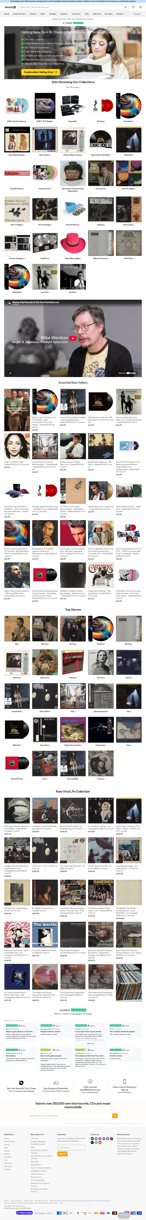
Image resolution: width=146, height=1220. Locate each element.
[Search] (125, 7)
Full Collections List (41, 1201)
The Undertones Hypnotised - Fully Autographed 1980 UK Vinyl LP (72, 994)
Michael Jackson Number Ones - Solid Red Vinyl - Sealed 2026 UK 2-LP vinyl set (45, 508)
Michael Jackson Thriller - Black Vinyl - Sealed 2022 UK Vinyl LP (72, 464)
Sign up (62, 1154)
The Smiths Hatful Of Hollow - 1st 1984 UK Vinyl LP (44, 951)
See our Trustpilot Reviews (41, 1168)
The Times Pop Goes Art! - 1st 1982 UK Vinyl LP (72, 867)
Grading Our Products (39, 1171)
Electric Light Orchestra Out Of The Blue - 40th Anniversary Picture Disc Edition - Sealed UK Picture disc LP (44, 422)
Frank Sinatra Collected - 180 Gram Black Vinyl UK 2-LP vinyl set (101, 419)
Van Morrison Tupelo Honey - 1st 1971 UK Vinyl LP (16, 909)
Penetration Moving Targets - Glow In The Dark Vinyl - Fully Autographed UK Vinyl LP (72, 910)
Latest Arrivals (19, 14)
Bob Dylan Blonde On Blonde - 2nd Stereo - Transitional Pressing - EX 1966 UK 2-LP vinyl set (100, 954)
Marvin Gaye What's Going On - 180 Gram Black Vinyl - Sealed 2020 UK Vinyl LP (16, 593)
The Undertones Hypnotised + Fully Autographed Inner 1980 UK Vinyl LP (100, 994)
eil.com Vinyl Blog (37, 1180)
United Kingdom (43, 1213)
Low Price (76, 14)
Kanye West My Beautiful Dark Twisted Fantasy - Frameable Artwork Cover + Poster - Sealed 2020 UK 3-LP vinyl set (45, 594)
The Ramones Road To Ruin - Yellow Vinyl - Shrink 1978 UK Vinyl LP (100, 910)
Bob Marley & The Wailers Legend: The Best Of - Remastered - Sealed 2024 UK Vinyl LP (44, 552)
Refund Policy (36, 1165)
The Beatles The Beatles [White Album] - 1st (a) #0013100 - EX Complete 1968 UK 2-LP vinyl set (127, 912)
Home (6, 14)
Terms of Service (37, 1174)
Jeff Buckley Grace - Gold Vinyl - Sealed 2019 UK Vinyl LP (101, 507)
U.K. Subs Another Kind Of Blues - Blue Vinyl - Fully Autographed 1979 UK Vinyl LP (17, 994)
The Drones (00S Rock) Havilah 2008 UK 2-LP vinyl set (73, 951)
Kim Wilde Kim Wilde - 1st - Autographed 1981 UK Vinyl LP (100, 827)
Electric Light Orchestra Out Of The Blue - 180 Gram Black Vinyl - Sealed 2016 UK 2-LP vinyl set (16, 552)
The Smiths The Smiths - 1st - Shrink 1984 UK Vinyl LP (100, 867)
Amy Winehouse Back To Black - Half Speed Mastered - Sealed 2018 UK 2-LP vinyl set (73, 419)
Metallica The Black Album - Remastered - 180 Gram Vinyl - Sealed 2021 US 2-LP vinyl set (73, 593)
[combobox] (70, 7)
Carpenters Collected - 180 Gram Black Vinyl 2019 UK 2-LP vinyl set (100, 593)
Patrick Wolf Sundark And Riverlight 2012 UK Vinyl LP (71, 827)
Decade (52, 14)
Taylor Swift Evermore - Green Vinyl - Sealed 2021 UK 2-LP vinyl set (128, 508)
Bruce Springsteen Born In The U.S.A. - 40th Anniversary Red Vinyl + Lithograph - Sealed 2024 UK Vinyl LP (128, 552)
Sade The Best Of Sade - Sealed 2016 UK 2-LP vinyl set (16, 463)
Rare (43, 14)
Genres (33, 14)
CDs (87, 14)
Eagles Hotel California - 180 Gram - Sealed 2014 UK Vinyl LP (100, 464)
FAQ (61, 1203)
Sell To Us (97, 14)
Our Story (109, 14)
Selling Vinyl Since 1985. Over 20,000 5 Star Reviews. (73, 19)
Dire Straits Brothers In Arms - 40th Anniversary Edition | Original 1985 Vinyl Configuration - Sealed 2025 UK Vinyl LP (128, 467)
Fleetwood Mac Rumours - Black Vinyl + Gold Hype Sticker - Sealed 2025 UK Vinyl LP (129, 419)
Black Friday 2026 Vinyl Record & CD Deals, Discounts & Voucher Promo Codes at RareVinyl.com (80, 1201)
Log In (137, 14)
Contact (120, 14)
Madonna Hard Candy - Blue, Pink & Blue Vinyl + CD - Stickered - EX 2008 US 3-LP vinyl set (16, 954)
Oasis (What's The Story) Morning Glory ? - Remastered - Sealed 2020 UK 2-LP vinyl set (44, 465)
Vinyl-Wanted (29, 1091)
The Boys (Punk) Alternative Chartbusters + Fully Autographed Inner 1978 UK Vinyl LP (16, 869)
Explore (64, 14)
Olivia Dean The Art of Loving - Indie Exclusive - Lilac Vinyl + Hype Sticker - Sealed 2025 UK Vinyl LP (129, 594)
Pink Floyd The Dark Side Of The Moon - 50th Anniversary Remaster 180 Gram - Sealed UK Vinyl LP (16, 510)
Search (6, 1201)
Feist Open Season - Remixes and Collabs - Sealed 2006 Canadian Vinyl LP (16, 828)
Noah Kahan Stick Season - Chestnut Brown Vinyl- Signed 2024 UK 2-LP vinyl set (128, 952)
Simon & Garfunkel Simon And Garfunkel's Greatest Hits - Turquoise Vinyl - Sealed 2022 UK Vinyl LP (100, 552)
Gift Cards (34, 1162)
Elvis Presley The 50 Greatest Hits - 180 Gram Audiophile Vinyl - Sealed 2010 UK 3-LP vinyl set (72, 552)
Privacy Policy (36, 1177)
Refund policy (28, 1201)
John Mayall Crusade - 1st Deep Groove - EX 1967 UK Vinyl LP (127, 868)
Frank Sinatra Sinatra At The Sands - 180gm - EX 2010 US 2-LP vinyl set (128, 828)
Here (77, 87)
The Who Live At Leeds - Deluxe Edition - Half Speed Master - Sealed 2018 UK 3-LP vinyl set (72, 510)
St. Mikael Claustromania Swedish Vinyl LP (42, 909)
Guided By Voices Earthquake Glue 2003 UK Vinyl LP (44, 827)
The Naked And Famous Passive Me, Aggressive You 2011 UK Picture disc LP (43, 994)
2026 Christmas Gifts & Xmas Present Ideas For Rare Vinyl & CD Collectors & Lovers (31, 1203)
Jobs (32, 1147)
